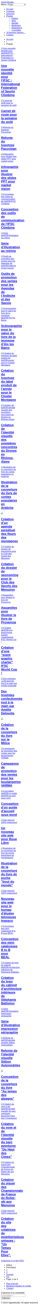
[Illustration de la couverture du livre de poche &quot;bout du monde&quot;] (9, 858)
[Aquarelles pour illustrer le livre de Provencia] (9, 602)
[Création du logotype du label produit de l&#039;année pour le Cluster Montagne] (9, 365)
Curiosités (16, 30)
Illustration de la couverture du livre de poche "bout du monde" (9, 874)
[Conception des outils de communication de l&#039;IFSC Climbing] (9, 204)
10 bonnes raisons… (16, 32)
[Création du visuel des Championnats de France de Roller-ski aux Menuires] (9, 1174)
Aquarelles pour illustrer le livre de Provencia (9, 615)
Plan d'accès (12, 1284)
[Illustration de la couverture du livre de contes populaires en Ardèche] (9, 476)
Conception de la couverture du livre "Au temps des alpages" (9, 1087)
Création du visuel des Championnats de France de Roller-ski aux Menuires (12, 1192)
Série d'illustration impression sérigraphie (10, 1027)
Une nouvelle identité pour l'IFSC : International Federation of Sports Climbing (10, 80)
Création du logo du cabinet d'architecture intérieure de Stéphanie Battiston (11, 990)
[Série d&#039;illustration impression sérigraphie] (9, 1016)
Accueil (9, 9)
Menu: (4, 4)
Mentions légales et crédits (18, 1286)
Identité (15, 23)
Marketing (16, 25)
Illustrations (17, 28)
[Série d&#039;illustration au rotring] (9, 238)
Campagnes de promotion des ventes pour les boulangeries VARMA (11, 774)
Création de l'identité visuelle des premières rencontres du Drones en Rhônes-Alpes (9, 443)
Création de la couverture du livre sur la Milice (9, 734)
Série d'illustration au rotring (10, 247)
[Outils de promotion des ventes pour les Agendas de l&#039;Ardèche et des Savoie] (9, 268)
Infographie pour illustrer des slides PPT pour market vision (9, 177)
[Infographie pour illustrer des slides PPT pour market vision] (9, 161)
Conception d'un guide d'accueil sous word (9, 809)
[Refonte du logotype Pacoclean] (9, 132)
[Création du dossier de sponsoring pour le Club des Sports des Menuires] (9, 558)
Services (10, 14)
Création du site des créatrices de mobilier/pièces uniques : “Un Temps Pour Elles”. (12, 1237)
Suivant (9, 1274)
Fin (7, 1277)
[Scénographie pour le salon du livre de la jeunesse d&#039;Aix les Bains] (9, 320)
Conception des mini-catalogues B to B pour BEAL (9, 948)
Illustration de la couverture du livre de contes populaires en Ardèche (9, 494)
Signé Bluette (7, 2)
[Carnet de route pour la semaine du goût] (9, 105)
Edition (15, 18)
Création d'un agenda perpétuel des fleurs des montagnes (9, 530)
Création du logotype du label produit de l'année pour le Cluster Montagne (9, 385)
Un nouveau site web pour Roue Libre (9, 835)
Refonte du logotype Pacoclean (8, 143)
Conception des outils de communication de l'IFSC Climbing (12, 218)
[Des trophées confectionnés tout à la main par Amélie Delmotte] (9, 686)
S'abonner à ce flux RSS (12, 1261)
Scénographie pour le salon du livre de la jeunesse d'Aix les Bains (11, 336)
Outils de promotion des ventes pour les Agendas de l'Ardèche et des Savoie (9, 288)
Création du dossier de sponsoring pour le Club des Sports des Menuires (9, 576)
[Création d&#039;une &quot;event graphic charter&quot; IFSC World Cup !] (9, 642)
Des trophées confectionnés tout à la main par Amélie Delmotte (11, 702)
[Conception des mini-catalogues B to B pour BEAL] (9, 933)
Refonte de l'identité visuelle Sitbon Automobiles (10, 1058)
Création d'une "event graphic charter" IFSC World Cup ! (9, 660)
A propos (10, 11)
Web (14, 21)
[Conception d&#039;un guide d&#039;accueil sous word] (9, 798)
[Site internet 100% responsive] (9, 822)
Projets (9, 16)
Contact (9, 35)
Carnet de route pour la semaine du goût (9, 116)
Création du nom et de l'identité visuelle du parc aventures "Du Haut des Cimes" (8, 1140)
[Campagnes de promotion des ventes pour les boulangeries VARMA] (9, 758)
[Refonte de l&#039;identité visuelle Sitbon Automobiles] (9, 1045)
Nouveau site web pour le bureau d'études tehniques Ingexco (8, 909)
